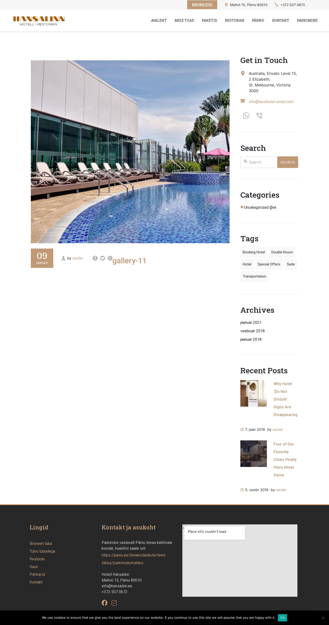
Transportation (254, 276)
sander (77, 258)
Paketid (209, 20)
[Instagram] (114, 603)
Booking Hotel (254, 252)
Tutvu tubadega (42, 551)
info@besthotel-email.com (271, 101)
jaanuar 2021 (251, 322)
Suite (291, 264)
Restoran (234, 20)
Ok (282, 617)
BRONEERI (202, 4)
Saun (34, 566)
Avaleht (159, 20)
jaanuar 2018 (251, 339)
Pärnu (258, 20)
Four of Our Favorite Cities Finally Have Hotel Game (285, 459)
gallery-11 (129, 260)
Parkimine (307, 20)
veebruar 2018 (252, 331)
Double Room (282, 252)
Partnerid (37, 574)
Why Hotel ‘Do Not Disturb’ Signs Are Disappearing (285, 399)
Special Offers (269, 264)
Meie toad (184, 20)
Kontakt (280, 20)
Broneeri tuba (41, 543)
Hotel (247, 264)
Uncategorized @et (260, 207)
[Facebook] (105, 603)
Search (287, 162)
